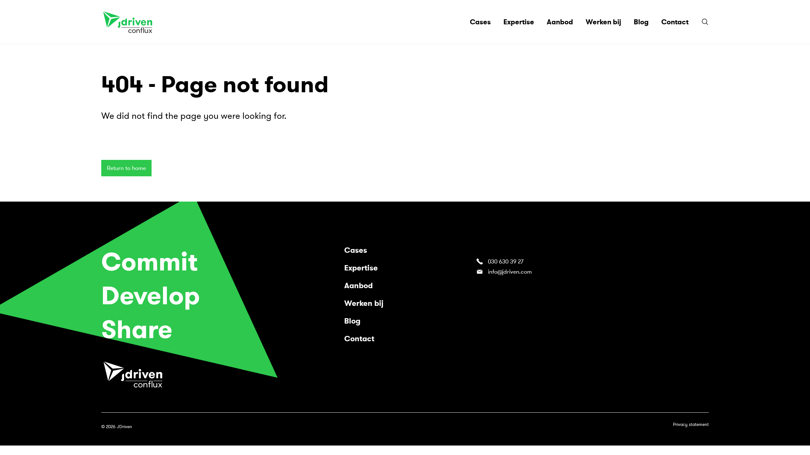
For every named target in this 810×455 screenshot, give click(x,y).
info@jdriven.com (510, 272)
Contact (359, 339)
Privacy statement (691, 425)
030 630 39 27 (505, 261)
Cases (355, 250)
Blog (352, 321)
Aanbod (358, 286)
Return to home (126, 168)
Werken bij (363, 303)
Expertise (361, 268)
